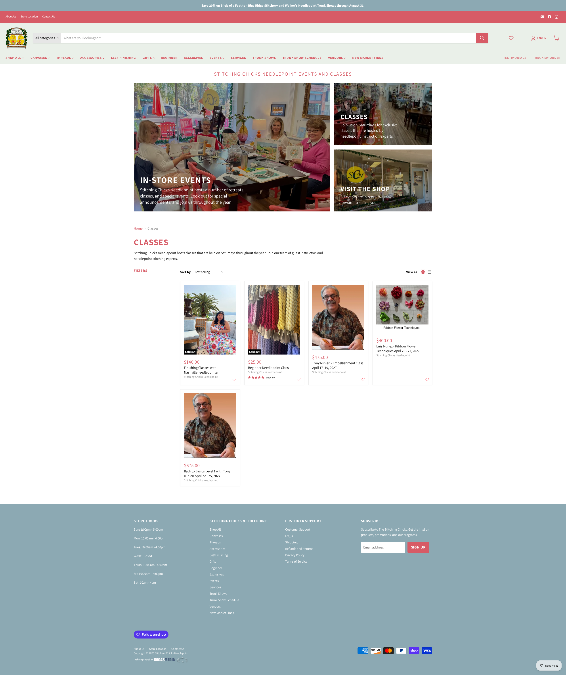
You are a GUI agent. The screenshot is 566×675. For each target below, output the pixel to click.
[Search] (482, 38)
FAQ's (289, 536)
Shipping (291, 542)
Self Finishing (123, 58)
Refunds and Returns (299, 549)
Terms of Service (296, 561)
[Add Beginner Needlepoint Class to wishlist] (298, 379)
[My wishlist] (511, 38)
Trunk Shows (264, 58)
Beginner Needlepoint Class (268, 367)
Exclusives (193, 58)
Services (238, 58)
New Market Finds (367, 58)
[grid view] (423, 272)
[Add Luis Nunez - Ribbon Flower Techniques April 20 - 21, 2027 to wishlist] (427, 379)
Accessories (91, 58)
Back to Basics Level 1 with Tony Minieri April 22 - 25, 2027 (207, 473)
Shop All (14, 58)
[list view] (429, 272)
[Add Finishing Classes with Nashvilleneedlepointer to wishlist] (234, 379)
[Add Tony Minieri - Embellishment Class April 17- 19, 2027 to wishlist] (362, 379)
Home (138, 228)
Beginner (169, 58)
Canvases (39, 58)
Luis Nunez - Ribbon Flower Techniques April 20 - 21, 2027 (398, 348)
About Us (11, 16)
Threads (64, 58)
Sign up (418, 547)
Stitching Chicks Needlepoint (201, 377)
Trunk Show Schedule (302, 58)
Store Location (29, 16)
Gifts (148, 58)
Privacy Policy (294, 555)
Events (216, 58)
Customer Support (297, 529)
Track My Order (547, 58)
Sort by (185, 272)
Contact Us (48, 16)
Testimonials (514, 58)
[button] (539, 38)
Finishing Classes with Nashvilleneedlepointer (201, 370)
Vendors (336, 58)
